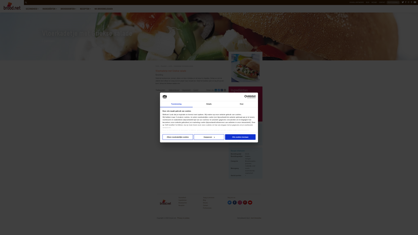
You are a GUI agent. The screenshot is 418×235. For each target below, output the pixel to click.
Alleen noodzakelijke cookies (178, 137)
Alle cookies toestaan (240, 137)
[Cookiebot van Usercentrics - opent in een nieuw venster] (246, 96)
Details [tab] (209, 104)
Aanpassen (208, 137)
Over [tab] (242, 104)
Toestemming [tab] (176, 104)
